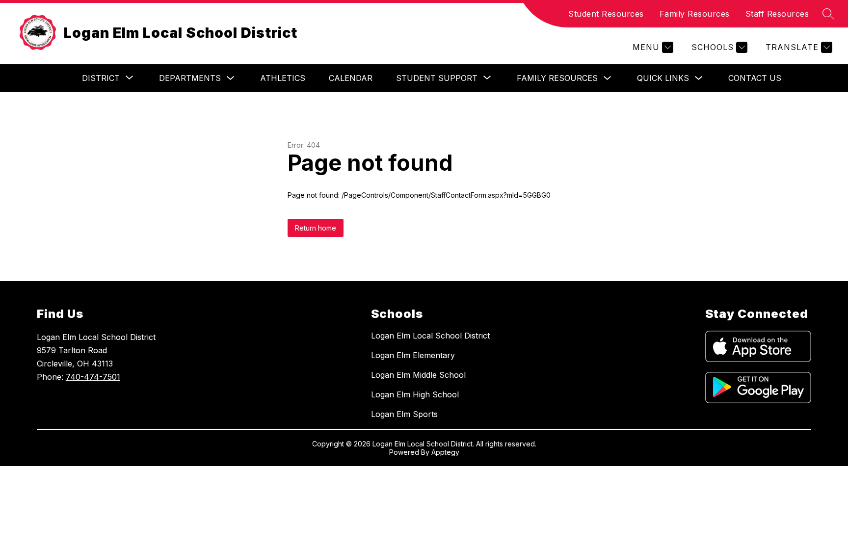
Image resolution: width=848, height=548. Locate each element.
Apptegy (445, 452)
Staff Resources (777, 14)
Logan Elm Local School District (430, 335)
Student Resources (606, 14)
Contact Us (754, 78)
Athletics (282, 78)
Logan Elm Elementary (413, 355)
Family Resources (695, 14)
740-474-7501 (93, 377)
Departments (190, 78)
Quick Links (663, 78)
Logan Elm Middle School (418, 375)
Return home (315, 228)
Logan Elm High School (415, 394)
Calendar (350, 78)
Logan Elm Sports (404, 414)
